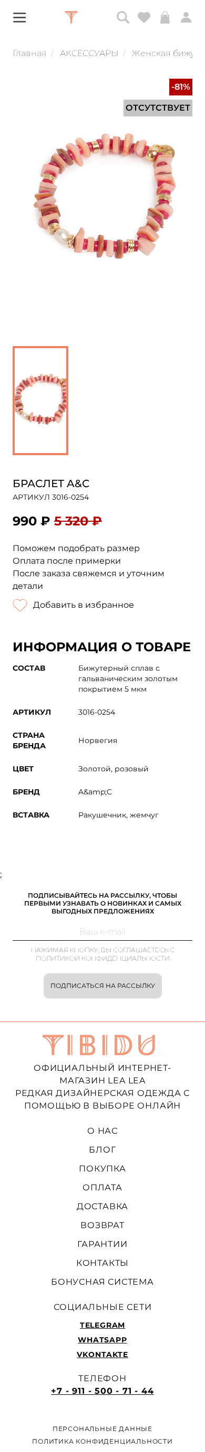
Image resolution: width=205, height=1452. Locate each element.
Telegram (102, 1325)
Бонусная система (102, 1282)
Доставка (102, 1206)
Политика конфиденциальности (102, 1441)
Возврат (102, 1225)
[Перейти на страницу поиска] (123, 17)
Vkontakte (102, 1354)
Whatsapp (102, 1340)
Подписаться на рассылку (102, 985)
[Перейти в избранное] (144, 17)
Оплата (102, 1187)
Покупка (102, 1169)
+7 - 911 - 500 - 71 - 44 (102, 1391)
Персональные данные (102, 1429)
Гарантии (102, 1244)
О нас (102, 1131)
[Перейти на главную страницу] (71, 17)
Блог (102, 1150)
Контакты (102, 1263)
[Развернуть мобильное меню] (19, 17)
